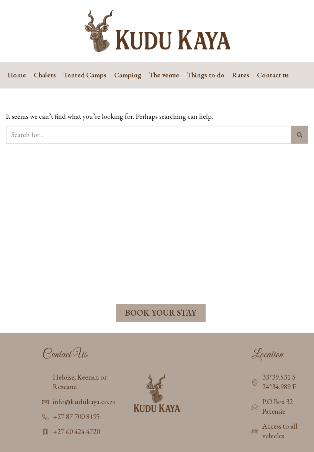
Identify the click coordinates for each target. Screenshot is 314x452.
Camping (127, 74)
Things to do (205, 74)
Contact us (273, 74)
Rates (240, 74)
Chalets (45, 74)
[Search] (299, 135)
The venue (164, 74)
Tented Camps (85, 74)
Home (17, 74)
